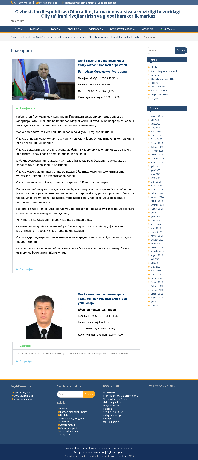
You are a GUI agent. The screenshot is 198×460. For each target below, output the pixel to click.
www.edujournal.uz (23, 395)
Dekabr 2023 (157, 239)
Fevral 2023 (156, 278)
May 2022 (155, 305)
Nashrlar (155, 75)
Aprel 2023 (156, 270)
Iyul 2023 (155, 259)
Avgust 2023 (157, 255)
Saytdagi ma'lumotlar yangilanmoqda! (94, 2)
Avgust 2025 (157, 162)
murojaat (108, 418)
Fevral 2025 (156, 185)
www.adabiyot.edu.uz (24, 392)
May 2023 (155, 266)
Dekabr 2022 (157, 286)
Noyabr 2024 (157, 197)
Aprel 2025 (156, 177)
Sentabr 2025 (157, 158)
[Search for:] (167, 50)
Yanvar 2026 (157, 143)
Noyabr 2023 (157, 243)
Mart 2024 (156, 228)
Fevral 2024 (156, 231)
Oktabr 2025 (157, 154)
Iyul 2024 (155, 212)
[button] (76, 108)
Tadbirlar (155, 82)
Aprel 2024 (156, 224)
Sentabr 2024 (157, 204)
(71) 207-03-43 (22, 2)
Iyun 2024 (155, 216)
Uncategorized (158, 86)
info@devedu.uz (48, 2)
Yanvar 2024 (157, 235)
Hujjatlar (53, 29)
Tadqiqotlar (94, 29)
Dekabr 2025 (157, 146)
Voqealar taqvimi (159, 90)
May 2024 (155, 220)
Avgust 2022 (157, 297)
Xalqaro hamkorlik (159, 94)
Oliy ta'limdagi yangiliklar (163, 78)
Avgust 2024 (157, 208)
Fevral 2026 (156, 139)
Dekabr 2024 (157, 193)
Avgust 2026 (157, 116)
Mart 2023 (156, 274)
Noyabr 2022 (157, 289)
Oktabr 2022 (157, 293)
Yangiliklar (72, 29)
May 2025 (155, 173)
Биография (26, 269)
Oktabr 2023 (157, 247)
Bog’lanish (147, 29)
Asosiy (18, 29)
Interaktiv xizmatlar (120, 29)
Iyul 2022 (155, 301)
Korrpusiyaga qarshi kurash (164, 71)
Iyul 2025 (155, 166)
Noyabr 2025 (157, 150)
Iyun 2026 (155, 123)
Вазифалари (27, 108)
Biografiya (26, 361)
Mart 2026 (156, 135)
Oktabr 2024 (157, 201)
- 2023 (130, 456)
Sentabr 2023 (157, 251)
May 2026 (155, 127)
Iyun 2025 (155, 170)
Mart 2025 (156, 181)
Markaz (34, 29)
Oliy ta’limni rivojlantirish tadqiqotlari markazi (86, 456)
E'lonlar (154, 67)
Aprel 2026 (156, 131)
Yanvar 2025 (157, 189)
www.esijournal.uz (23, 399)
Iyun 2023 (155, 262)
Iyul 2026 (155, 119)
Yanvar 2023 (157, 282)
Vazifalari (25, 345)
